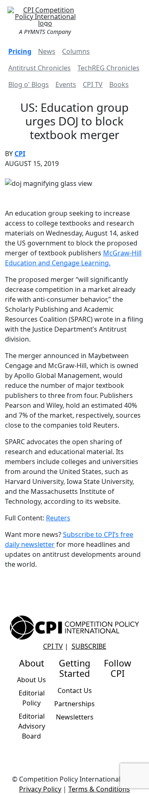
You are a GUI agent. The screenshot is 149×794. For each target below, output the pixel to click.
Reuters (58, 517)
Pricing (19, 51)
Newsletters (75, 717)
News (46, 51)
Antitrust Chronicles (39, 67)
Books (119, 84)
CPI (19, 153)
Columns (76, 51)
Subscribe (89, 646)
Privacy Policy (40, 789)
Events (65, 84)
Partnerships (74, 703)
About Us (31, 679)
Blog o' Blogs (28, 84)
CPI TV (93, 84)
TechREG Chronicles (108, 67)
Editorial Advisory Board (31, 726)
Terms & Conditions (99, 789)
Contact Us (75, 690)
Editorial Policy (32, 697)
